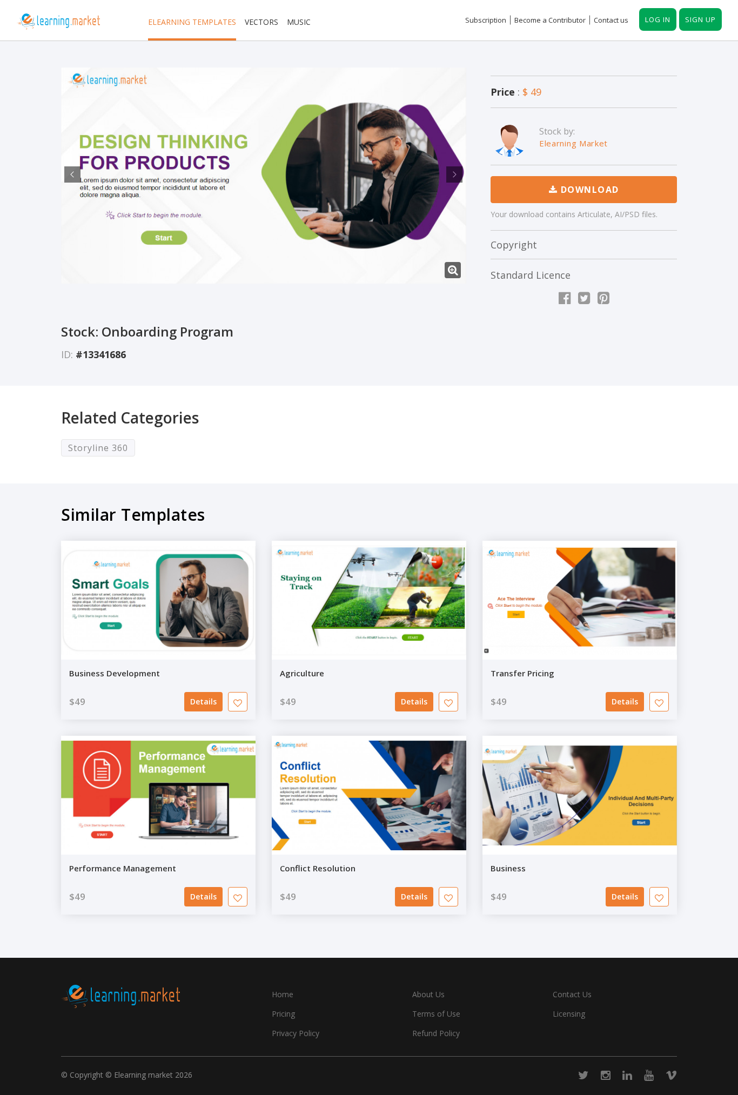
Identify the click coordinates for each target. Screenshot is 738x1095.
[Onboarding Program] (263, 176)
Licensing (569, 1014)
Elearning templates (192, 22)
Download (588, 190)
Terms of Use (436, 1014)
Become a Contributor (550, 20)
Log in (657, 19)
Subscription (485, 20)
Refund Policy (436, 1033)
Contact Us (572, 994)
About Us (428, 994)
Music (299, 22)
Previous (70, 174)
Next (452, 174)
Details (203, 701)
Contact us (611, 20)
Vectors (261, 22)
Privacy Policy (295, 1033)
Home (282, 994)
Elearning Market (573, 143)
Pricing (283, 1014)
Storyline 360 (98, 448)
